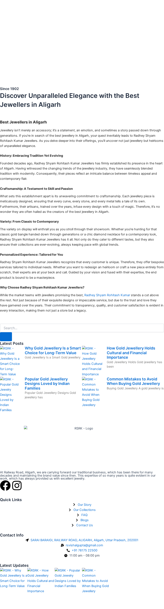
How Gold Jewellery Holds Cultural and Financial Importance (131, 353)
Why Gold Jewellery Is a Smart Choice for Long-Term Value (53, 350)
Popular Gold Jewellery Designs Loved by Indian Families (47, 383)
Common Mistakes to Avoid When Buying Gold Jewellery (133, 381)
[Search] (6, 336)
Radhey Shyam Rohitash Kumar (107, 295)
